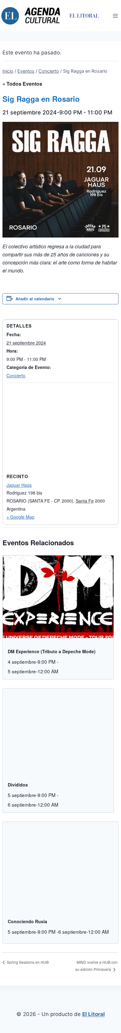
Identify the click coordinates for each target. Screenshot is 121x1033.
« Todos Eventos (22, 83)
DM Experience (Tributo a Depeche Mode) (52, 651)
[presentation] (58, 596)
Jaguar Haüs (19, 485)
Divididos (18, 785)
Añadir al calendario (35, 299)
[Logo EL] (84, 15)
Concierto (16, 375)
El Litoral (93, 1014)
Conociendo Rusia (27, 921)
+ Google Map (20, 517)
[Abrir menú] (115, 15)
